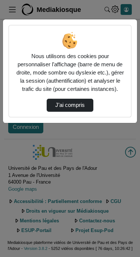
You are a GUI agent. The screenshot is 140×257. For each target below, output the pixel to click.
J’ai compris (70, 105)
